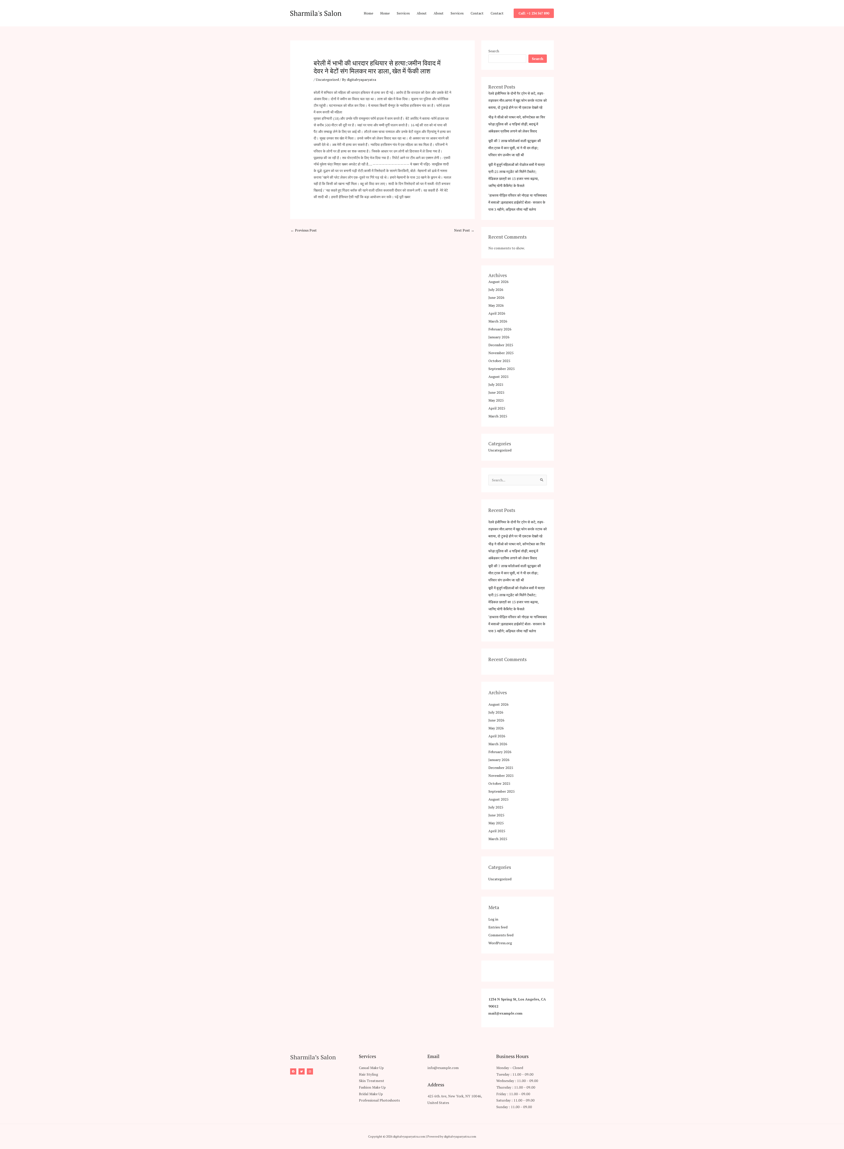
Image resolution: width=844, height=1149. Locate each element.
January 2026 (498, 337)
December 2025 (500, 345)
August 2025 (498, 376)
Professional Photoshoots (379, 1100)
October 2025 (499, 360)
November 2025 (501, 352)
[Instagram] (310, 1071)
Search (493, 51)
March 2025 (497, 416)
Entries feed (497, 927)
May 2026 (496, 305)
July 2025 (495, 384)
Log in (493, 919)
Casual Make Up (371, 1067)
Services (403, 13)
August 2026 (498, 281)
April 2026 (496, 313)
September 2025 (501, 368)
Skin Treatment (371, 1080)
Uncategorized (327, 79)
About (422, 13)
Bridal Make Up (371, 1093)
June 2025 (496, 392)
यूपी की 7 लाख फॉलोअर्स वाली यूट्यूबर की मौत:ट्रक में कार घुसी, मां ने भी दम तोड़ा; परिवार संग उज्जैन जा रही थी (514, 147)
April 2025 (496, 408)
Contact (477, 13)
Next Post (464, 230)
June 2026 (496, 297)
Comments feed (500, 935)
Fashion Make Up (372, 1087)
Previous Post (304, 230)
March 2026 (497, 321)
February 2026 (499, 329)
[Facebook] (293, 1071)
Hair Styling (368, 1074)
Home (368, 13)
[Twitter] (301, 1071)
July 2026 (495, 289)
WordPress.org (500, 943)
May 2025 (496, 400)
